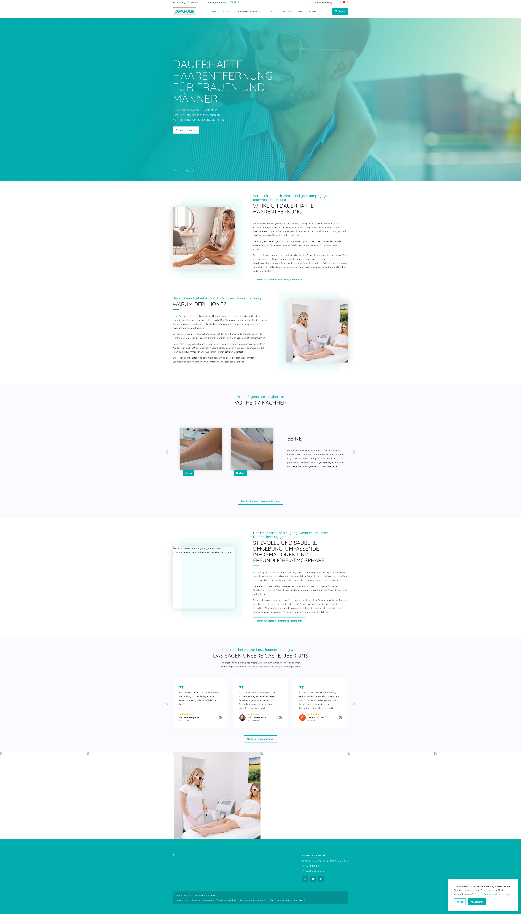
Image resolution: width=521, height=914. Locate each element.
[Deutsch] (344, 2)
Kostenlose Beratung (322, 2)
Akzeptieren (477, 901)
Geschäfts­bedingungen (280, 900)
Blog (300, 11)
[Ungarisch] (341, 2)
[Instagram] (232, 2)
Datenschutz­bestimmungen (253, 900)
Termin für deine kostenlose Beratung (260, 501)
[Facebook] (235, 2)
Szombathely (182, 122)
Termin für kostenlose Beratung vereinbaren (221, 122)
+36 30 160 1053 (197, 2)
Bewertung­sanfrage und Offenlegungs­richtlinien (214, 900)
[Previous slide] (167, 452)
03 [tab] (193, 171)
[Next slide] (354, 452)
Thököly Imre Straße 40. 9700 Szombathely (326, 861)
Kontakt (313, 11)
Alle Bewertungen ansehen (260, 739)
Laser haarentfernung (249, 11)
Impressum (299, 900)
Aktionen (288, 11)
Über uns (226, 11)
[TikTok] (238, 2)
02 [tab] (180, 171)
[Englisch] (347, 2)
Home (213, 11)
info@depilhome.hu (219, 2)
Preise (272, 11)
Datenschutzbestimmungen (497, 894)
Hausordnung (182, 900)
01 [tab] (174, 171)
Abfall (460, 901)
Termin (341, 11)
